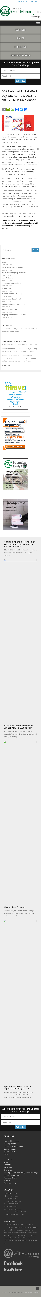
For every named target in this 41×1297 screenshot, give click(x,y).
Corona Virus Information (13, 1146)
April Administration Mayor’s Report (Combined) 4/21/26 (17, 1087)
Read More (6, 365)
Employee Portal (10, 1183)
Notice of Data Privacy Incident (29, 1)
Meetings (7, 1165)
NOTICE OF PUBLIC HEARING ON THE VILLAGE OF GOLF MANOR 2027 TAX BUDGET (20, 544)
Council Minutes (10, 1149)
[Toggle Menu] (38, 23)
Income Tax (8, 1159)
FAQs (6, 1154)
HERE (17, 331)
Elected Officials (10, 1151)
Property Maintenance (12, 1175)
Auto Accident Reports (12, 1141)
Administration (20, 55)
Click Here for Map (10, 1193)
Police (20, 38)
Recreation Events (10, 1178)
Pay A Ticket (8, 1167)
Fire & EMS (20, 46)
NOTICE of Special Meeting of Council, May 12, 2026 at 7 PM (18, 726)
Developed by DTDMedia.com (32, 1292)
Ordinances (8, 1170)
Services (21, 29)
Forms (6, 1157)
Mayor (6, 1162)
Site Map (7, 1180)
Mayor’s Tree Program (14, 907)
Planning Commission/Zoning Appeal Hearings (21, 1172)
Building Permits (10, 1144)
